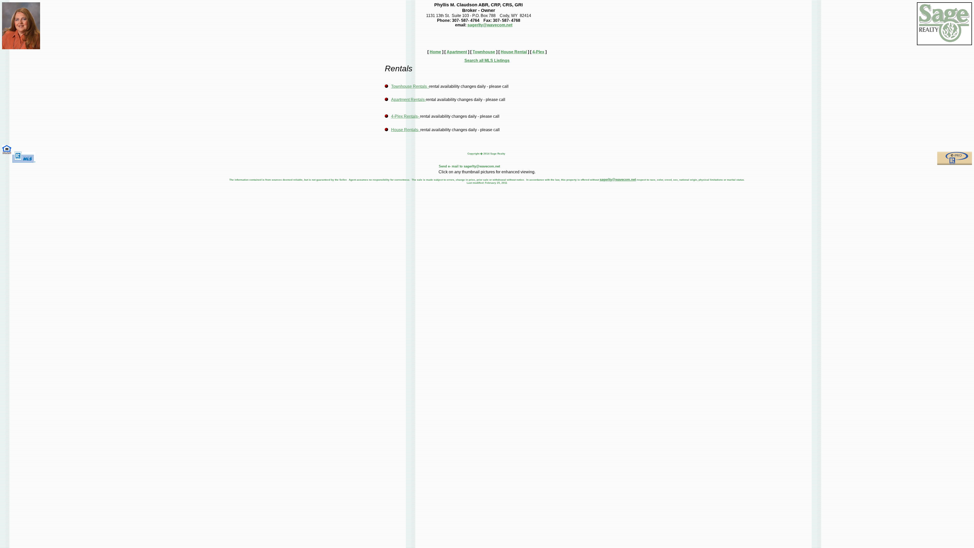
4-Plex (538, 52)
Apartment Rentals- (408, 99)
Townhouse (484, 52)
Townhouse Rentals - (410, 86)
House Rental (514, 52)
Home (435, 52)
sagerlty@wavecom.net (489, 25)
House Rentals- (405, 130)
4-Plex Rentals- (405, 116)
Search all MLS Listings (487, 60)
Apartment (457, 52)
